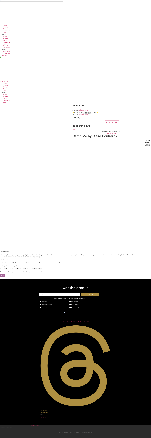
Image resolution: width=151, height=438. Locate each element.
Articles (5, 27)
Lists (4, 32)
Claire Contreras (83, 114)
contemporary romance (80, 109)
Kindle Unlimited (83, 110)
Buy (2, 275)
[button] (75, 34)
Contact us (6, 48)
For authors (6, 46)
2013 (74, 129)
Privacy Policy (82, 298)
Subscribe (90, 294)
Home (5, 25)
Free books (6, 31)
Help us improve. (112, 133)
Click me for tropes (111, 122)
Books (5, 29)
